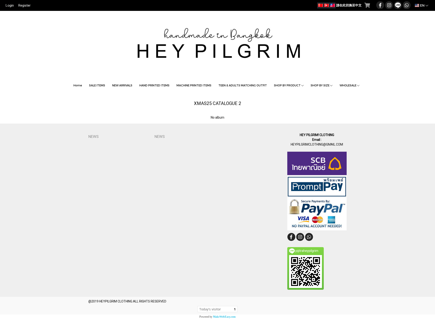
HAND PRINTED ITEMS (154, 85)
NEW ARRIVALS (122, 85)
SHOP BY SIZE (320, 85)
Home (77, 85)
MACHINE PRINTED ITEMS (193, 85)
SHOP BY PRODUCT (287, 85)
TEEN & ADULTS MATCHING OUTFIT (242, 85)
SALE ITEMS (97, 85)
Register (24, 5)
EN (422, 5)
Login (10, 5)
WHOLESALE (348, 85)
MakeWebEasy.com (224, 316)
